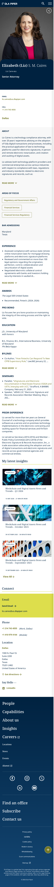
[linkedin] (19, 787)
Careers (9, 736)
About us (10, 720)
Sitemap (25, 863)
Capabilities (13, 711)
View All (7, 576)
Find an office (15, 802)
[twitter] (41, 778)
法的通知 (27, 837)
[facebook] (12, 778)
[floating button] (48, 849)
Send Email (7, 606)
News (5, 751)
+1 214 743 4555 (9, 109)
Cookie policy (27, 842)
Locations (7, 744)
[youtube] (34, 787)
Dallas (5, 118)
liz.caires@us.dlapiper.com (13, 99)
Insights (9, 728)
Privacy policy (27, 832)
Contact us (11, 819)
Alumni (5, 765)
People (8, 703)
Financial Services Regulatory (17, 215)
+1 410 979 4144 (9, 634)
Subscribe (11, 811)
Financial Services (11, 207)
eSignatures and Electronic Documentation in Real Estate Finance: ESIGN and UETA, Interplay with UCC (28, 384)
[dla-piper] (9, 3)
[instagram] (27, 778)
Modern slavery (27, 847)
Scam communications (27, 856)
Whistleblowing (27, 852)
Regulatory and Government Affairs (19, 200)
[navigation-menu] (50, 3)
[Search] (43, 3)
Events (5, 758)
